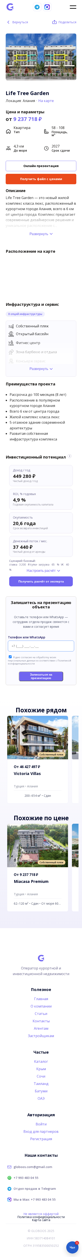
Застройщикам (41, 1035)
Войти (41, 1124)
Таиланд (41, 1083)
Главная (41, 998)
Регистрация (41, 1138)
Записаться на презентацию (41, 676)
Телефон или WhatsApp (26, 637)
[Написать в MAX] (47, 7)
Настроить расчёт (41, 570)
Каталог (41, 1061)
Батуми (41, 1091)
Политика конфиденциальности (41, 1217)
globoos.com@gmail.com (33, 1166)
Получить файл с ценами (41, 179)
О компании (41, 1006)
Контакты (41, 1021)
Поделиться (67, 22)
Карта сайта (41, 1220)
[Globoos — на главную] (10, 7)
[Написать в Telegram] (37, 7)
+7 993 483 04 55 (26, 1177)
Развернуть (39, 234)
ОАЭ (41, 1098)
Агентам (41, 1028)
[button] (71, 54)
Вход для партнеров (41, 1131)
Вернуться (17, 22)
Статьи (41, 1013)
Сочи (41, 1076)
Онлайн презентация (41, 166)
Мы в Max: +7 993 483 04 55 (35, 1199)
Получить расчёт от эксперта (41, 581)
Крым (41, 1068)
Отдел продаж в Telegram (35, 1188)
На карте (46, 100)
